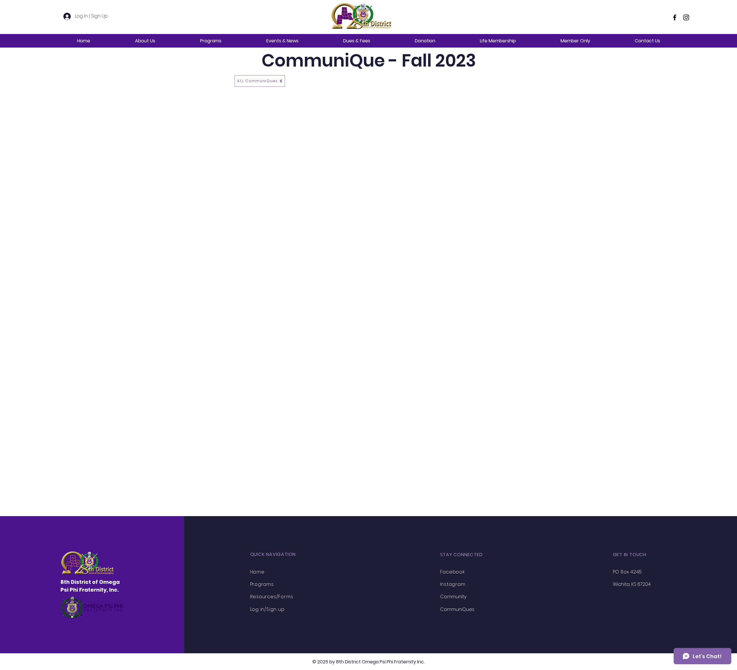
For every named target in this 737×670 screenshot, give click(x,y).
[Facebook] (675, 17)
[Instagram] (686, 17)
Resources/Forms (271, 596)
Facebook (452, 572)
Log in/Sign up (267, 609)
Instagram (453, 584)
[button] (145, 41)
